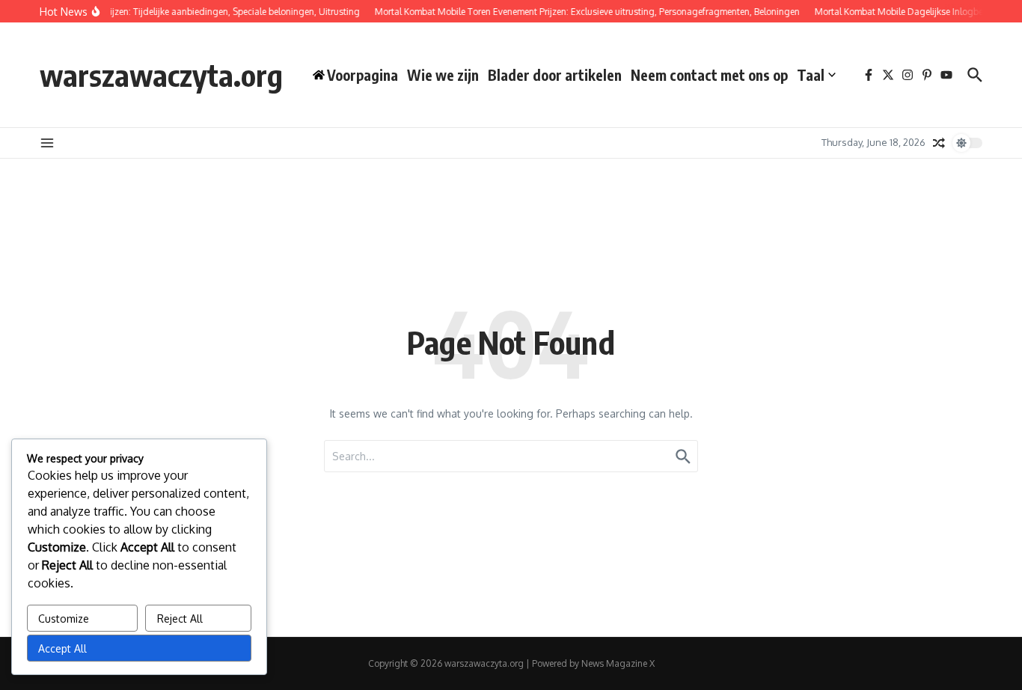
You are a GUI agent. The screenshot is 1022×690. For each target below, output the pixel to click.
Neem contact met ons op (709, 75)
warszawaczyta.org (161, 75)
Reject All (180, 618)
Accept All (62, 648)
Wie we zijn (443, 75)
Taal (810, 75)
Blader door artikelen (555, 75)
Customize (63, 618)
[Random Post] (939, 143)
